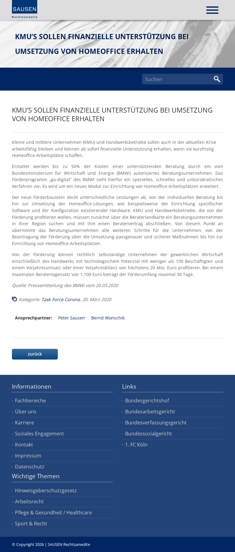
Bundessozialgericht (148, 433)
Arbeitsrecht (29, 501)
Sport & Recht (31, 523)
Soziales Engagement (39, 433)
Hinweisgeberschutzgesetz (46, 490)
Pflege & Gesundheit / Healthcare (53, 512)
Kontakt (24, 444)
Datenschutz (29, 466)
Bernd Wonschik (108, 318)
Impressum (28, 455)
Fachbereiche (30, 400)
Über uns (25, 411)
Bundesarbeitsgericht (150, 411)
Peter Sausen (71, 318)
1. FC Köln (136, 444)
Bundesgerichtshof (147, 400)
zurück (35, 354)
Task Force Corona (60, 299)
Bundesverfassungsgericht (156, 422)
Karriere (24, 422)
